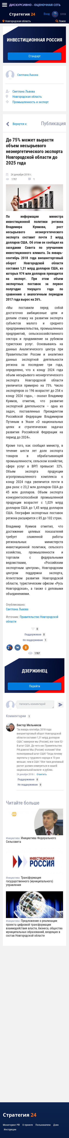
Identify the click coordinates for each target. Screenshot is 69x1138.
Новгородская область (18, 21)
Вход (47, 14)
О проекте (27, 1124)
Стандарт (35, 56)
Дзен (56, 1124)
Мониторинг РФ (11, 1124)
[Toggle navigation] (4, 5)
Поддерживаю (33, 634)
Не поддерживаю (33, 640)
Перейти (34, 686)
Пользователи (43, 1124)
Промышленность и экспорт (30, 102)
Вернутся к (20, 124)
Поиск (62, 21)
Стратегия (22, 14)
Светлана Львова (27, 75)
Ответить (42, 774)
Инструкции (10, 1129)
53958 (63, 14)
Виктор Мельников (29, 725)
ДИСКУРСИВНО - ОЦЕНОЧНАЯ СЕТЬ (35, 5)
